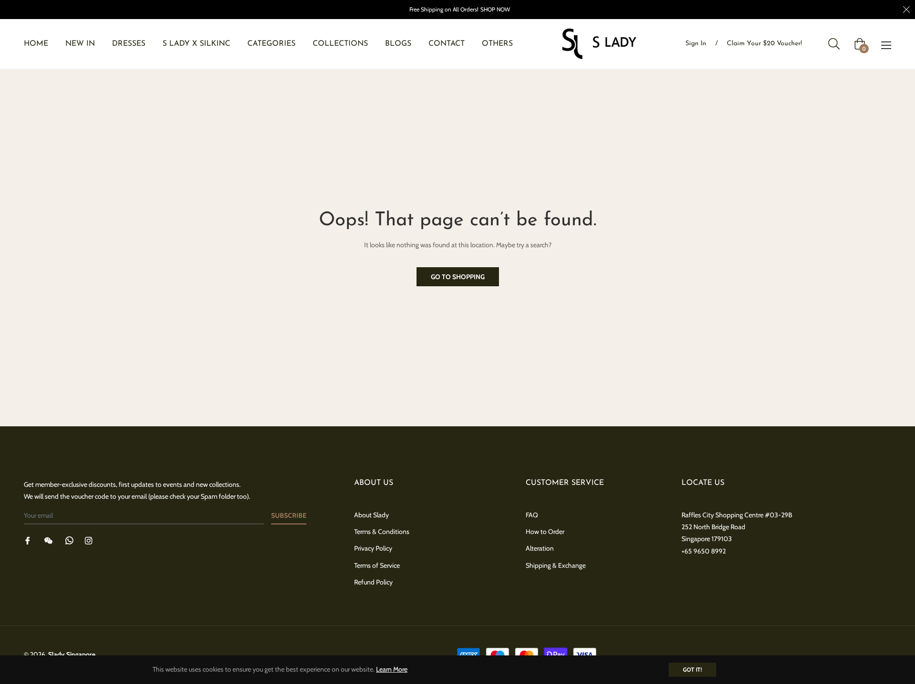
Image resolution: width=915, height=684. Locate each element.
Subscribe (288, 515)
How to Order (545, 531)
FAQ (532, 515)
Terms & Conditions (381, 531)
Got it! (692, 669)
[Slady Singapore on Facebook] (27, 540)
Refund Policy (373, 582)
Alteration (540, 548)
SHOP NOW (495, 9)
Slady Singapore (71, 654)
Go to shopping (458, 276)
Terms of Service (377, 565)
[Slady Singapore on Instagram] (88, 540)
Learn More (391, 669)
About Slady (371, 515)
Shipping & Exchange (556, 565)
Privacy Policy (373, 548)
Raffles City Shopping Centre (722, 515)
